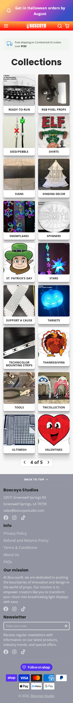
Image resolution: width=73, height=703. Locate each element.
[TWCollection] (54, 391)
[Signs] (19, 178)
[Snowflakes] (19, 220)
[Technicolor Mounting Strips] (19, 348)
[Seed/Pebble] (19, 135)
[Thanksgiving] (54, 346)
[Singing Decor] (54, 178)
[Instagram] (14, 517)
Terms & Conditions (20, 547)
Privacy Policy (15, 533)
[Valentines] (54, 433)
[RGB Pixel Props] (54, 93)
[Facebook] (5, 517)
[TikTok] (23, 517)
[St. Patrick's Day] (19, 262)
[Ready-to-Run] (19, 93)
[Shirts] (54, 135)
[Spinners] (54, 220)
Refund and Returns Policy (25, 540)
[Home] (36, 26)
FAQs (7, 561)
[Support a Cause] (19, 304)
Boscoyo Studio (43, 696)
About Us (11, 554)
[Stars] (54, 262)
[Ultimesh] (19, 433)
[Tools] (19, 391)
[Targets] (54, 304)
